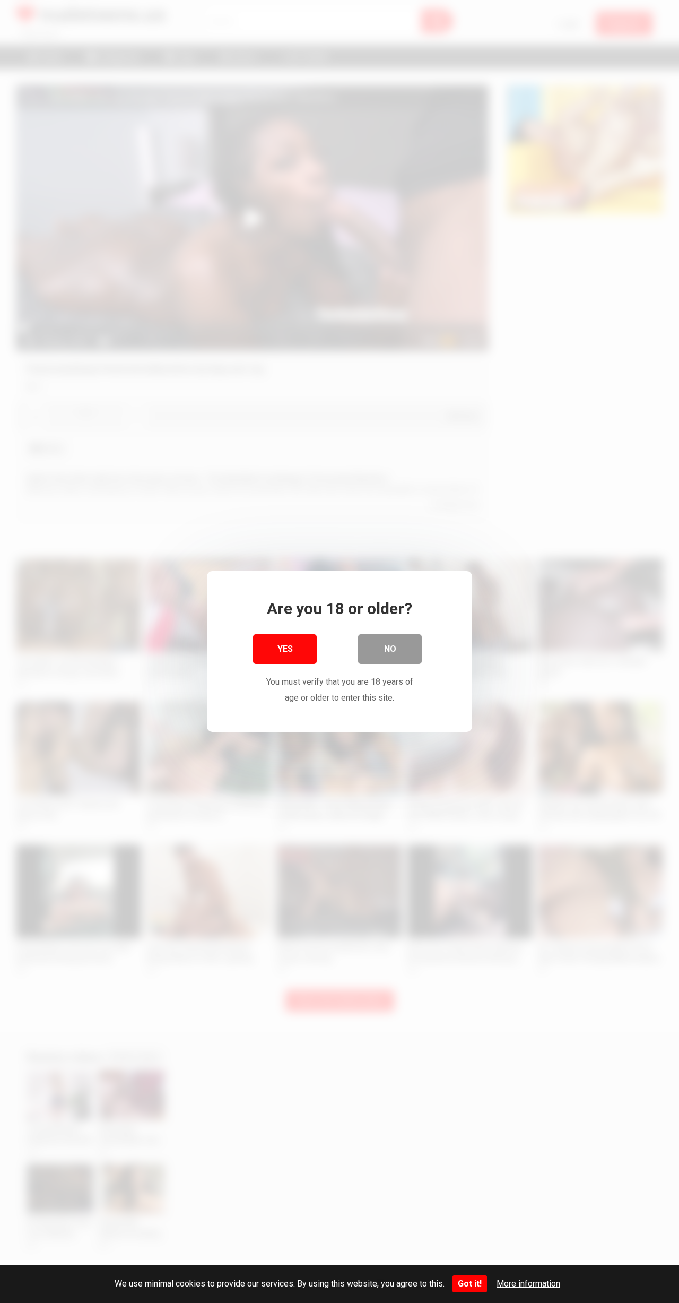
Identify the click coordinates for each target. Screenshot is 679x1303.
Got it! (470, 1284)
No (390, 649)
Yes (285, 649)
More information (528, 1284)
